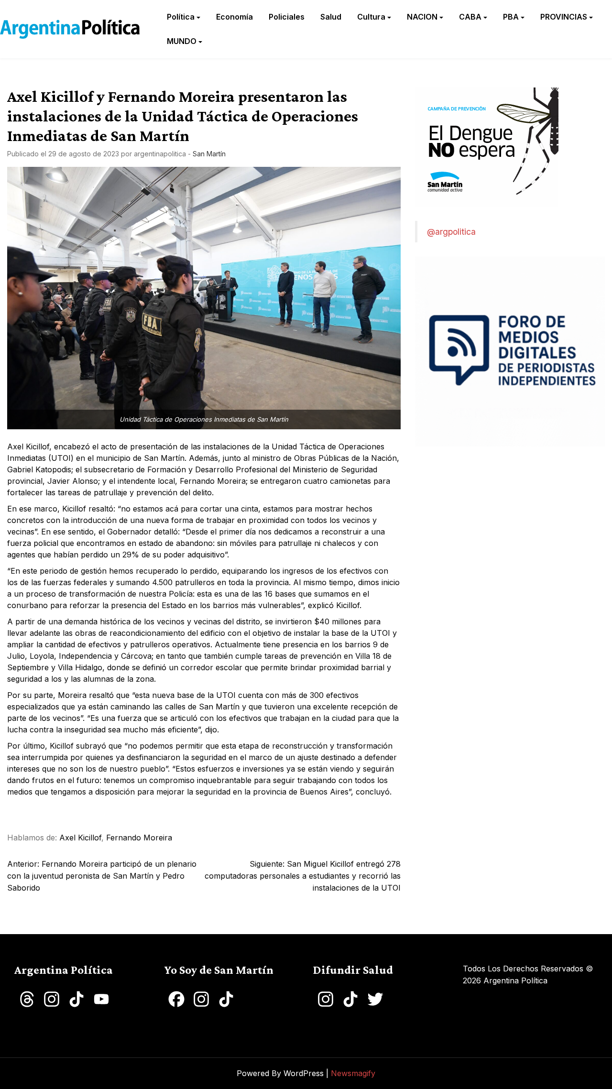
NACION (422, 17)
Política (181, 17)
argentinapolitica (160, 154)
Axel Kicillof (80, 837)
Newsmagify (353, 1073)
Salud (330, 17)
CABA (470, 17)
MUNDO (182, 41)
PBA (511, 17)
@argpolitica (451, 232)
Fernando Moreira (139, 837)
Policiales (287, 17)
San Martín (209, 154)
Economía (234, 17)
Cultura (371, 17)
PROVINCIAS (563, 17)
